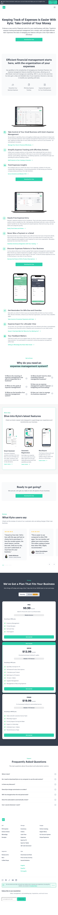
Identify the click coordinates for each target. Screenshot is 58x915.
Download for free (29, 39)
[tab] (22, 594)
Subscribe (21, 899)
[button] (54, 7)
